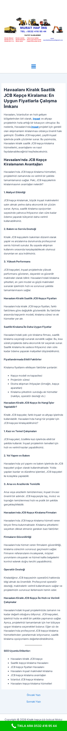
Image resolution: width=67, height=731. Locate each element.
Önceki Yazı (33, 695)
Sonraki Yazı (33, 701)
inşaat (36, 118)
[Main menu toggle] (33, 66)
